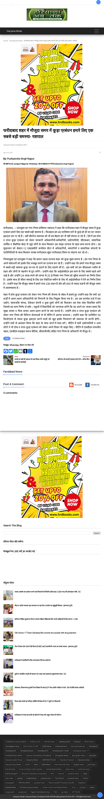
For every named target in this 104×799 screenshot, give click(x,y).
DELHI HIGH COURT (31, 746)
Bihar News (89, 741)
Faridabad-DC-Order (60, 750)
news (85, 773)
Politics (85, 778)
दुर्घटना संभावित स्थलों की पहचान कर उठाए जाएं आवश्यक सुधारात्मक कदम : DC (40, 674)
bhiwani (77, 741)
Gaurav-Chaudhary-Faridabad (38, 755)
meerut (61, 773)
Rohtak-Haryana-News (29, 787)
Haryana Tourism (67, 760)
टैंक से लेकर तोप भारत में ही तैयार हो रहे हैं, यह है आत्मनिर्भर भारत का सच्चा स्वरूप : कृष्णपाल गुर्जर (46, 646)
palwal (20, 778)
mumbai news (73, 773)
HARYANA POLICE (49, 760)
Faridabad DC (10, 750)
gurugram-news (78, 755)
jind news (91, 764)
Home (5, 40)
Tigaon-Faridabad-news (40, 792)
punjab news (39, 782)
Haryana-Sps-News (13, 764)
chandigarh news (12, 746)
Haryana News (32, 760)
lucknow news (84, 769)
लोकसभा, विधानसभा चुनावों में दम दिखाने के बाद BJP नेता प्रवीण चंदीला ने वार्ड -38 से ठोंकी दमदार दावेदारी (49, 687)
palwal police (46, 778)
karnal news (10, 769)
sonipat (82, 787)
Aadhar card (35, 741)
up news (64, 792)
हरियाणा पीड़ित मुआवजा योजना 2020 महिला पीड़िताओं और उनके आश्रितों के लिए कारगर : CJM (46, 619)
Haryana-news (84, 760)
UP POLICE (76, 792)
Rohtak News (10, 787)
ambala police (64, 741)
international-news (62, 764)
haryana (92, 755)
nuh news (9, 778)
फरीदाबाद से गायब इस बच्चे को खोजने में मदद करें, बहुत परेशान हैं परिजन (38, 715)
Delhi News (47, 746)
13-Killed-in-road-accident (15, 741)
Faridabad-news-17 (81, 750)
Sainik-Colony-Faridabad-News (55, 787)
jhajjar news (79, 764)
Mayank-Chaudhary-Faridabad (34, 773)
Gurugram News (61, 755)
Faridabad (93, 746)
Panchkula (59, 778)
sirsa (74, 787)
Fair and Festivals (78, 746)
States (92, 787)
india (36, 764)
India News (46, 764)
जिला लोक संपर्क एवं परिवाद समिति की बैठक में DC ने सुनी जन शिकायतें (37, 701)
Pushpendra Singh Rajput (20, 158)
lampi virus (69, 769)
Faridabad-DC (43, 750)
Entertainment (61, 746)
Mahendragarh (11, 773)
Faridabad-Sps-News (13, 755)
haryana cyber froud (13, 760)
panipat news (73, 778)
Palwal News (31, 778)
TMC (55, 792)
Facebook (95, 385)
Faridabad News (16, 40)
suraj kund (9, 792)
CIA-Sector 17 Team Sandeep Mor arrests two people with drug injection (45, 633)
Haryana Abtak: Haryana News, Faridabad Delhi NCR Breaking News (39, 796)
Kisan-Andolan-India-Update (31, 769)
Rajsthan (82, 782)
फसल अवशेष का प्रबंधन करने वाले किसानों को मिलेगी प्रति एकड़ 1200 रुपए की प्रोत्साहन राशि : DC (48, 592)
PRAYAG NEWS (24, 782)
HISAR (27, 764)
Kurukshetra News (54, 769)
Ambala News (49, 741)
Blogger (78, 385)
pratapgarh (10, 782)
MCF (52, 773)
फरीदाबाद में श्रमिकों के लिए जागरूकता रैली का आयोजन (33, 660)
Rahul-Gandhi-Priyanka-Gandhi (61, 782)
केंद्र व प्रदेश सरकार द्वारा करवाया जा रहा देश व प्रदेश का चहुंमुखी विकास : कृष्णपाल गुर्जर (43, 605)
